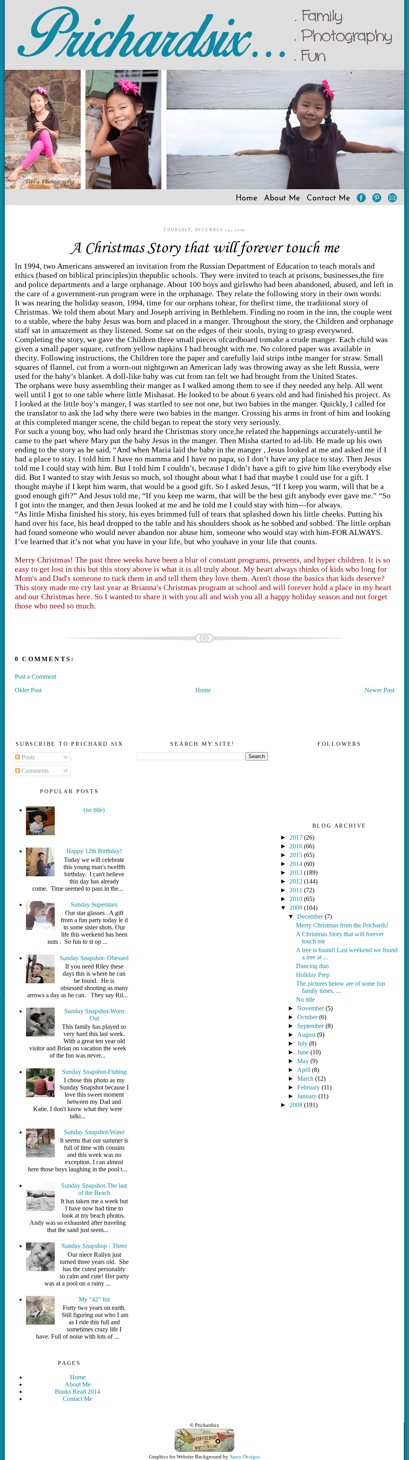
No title (305, 999)
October (308, 1017)
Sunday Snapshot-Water (94, 1132)
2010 (297, 898)
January (307, 1096)
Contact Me (328, 198)
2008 (297, 1104)
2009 (297, 907)
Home (247, 198)
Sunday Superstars (94, 904)
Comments (34, 770)
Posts (27, 757)
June (303, 1052)
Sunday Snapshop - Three (94, 1245)
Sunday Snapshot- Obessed (94, 958)
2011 (297, 890)
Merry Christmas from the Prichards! (342, 925)
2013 (297, 872)
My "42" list (94, 1299)
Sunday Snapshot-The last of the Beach (94, 1189)
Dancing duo (312, 966)
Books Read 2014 (77, 1391)
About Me (282, 198)
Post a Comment (35, 676)
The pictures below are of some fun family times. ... (340, 987)
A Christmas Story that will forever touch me (205, 248)
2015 (297, 855)
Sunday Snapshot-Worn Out (94, 1015)
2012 (297, 881)
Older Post (28, 690)
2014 (297, 863)
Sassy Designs (245, 1457)
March (306, 1078)
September (311, 1025)
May (303, 1061)
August (307, 1034)
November (311, 1008)
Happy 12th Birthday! (94, 851)
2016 (297, 846)
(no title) (94, 809)
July (303, 1043)
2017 (297, 837)
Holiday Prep (313, 974)
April (304, 1069)
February (309, 1087)
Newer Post (379, 690)
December (311, 916)
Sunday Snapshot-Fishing (94, 1071)
